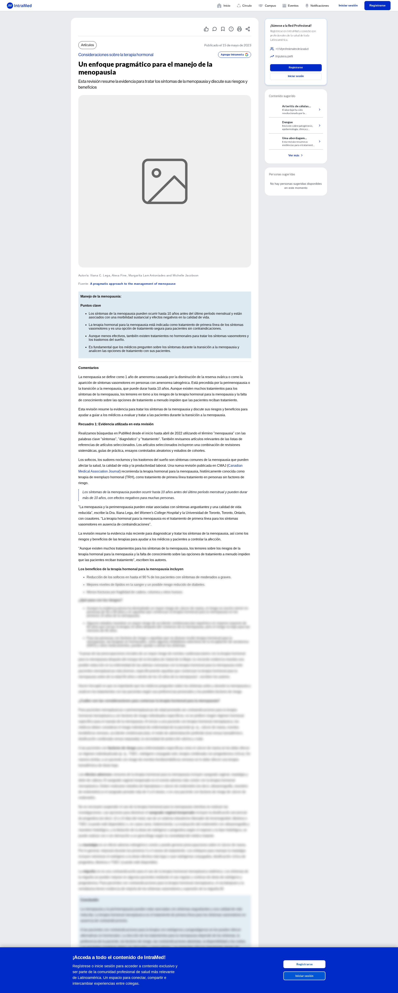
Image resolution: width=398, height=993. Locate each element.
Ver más (293, 155)
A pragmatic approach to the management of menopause (133, 283)
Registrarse (304, 964)
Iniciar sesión (304, 975)
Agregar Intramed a (232, 54)
